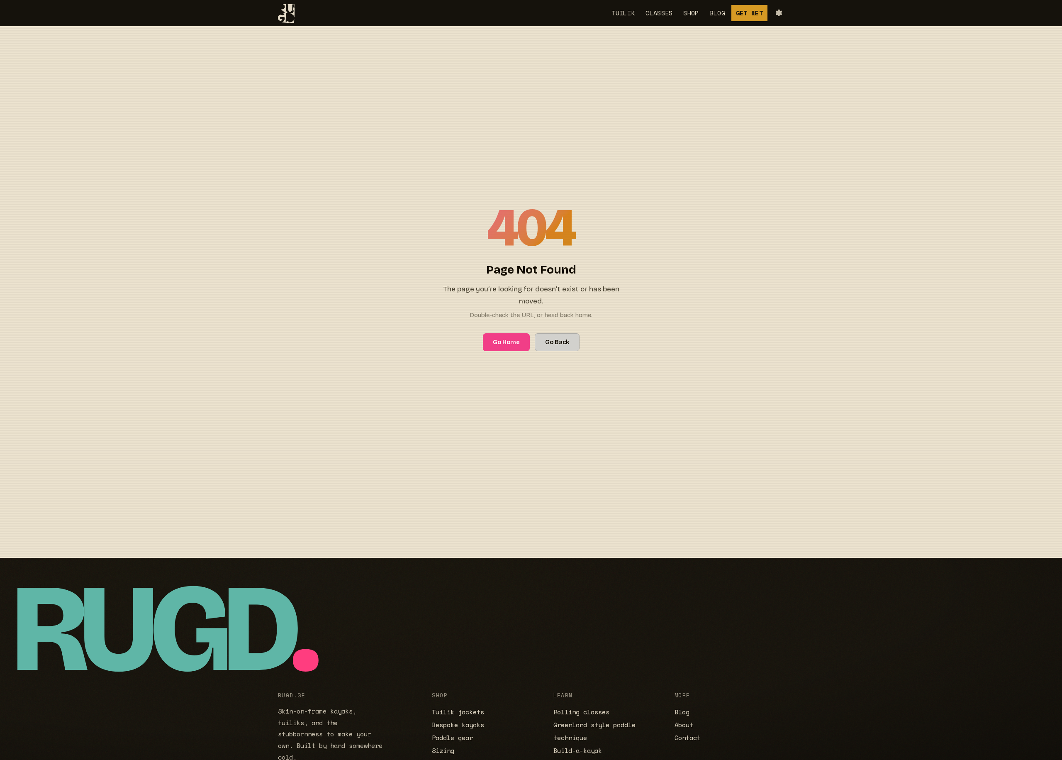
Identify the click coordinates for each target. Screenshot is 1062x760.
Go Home (506, 342)
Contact (688, 738)
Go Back (557, 342)
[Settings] (778, 13)
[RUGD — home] (284, 13)
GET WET (749, 12)
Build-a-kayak (577, 750)
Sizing (443, 750)
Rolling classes (581, 712)
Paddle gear (452, 738)
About (684, 725)
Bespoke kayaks (458, 725)
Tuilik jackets (458, 712)
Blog (682, 712)
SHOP (691, 12)
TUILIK (623, 12)
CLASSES (658, 12)
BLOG (717, 12)
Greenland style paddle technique (594, 731)
